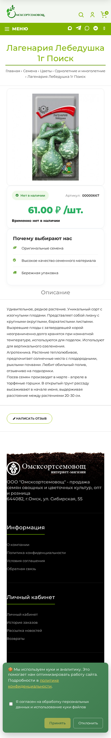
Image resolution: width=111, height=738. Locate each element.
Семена (30, 71)
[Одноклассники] (104, 28)
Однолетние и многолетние (80, 71)
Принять (57, 723)
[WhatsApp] (87, 28)
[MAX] (69, 28)
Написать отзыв (31, 418)
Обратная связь (21, 569)
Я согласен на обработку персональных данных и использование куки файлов (52, 704)
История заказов (22, 622)
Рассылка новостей (24, 630)
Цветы (46, 71)
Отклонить (88, 723)
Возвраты (16, 638)
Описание (55, 292)
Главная (13, 71)
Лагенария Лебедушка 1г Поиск (56, 76)
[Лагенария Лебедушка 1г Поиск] (55, 137)
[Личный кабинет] (92, 14)
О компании (18, 544)
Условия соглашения (26, 561)
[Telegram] (78, 28)
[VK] (95, 28)
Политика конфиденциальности (36, 552)
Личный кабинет (22, 614)
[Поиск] (81, 14)
